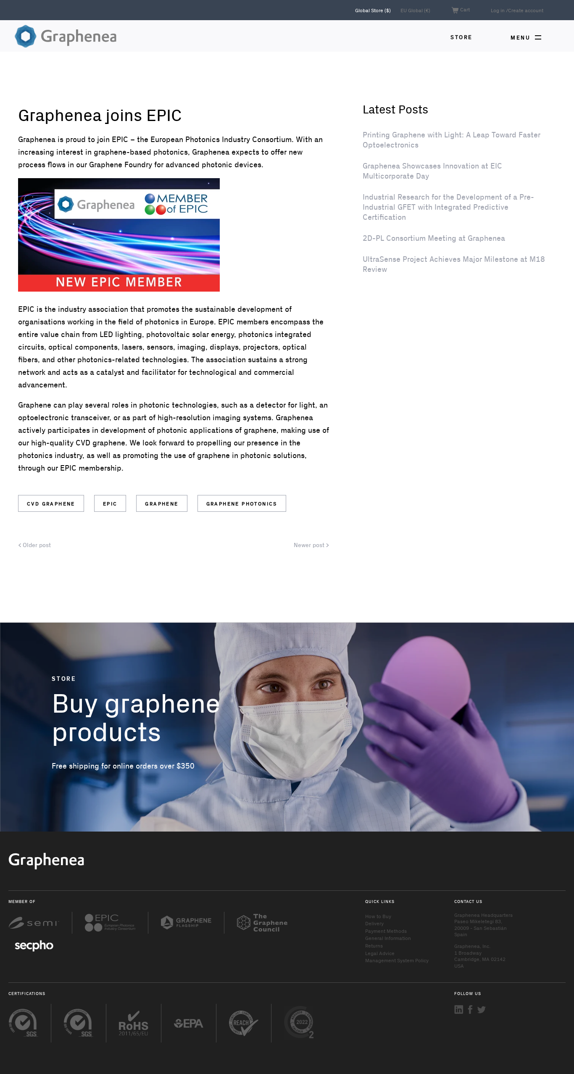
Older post (36, 545)
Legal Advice (380, 953)
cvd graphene (51, 503)
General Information (388, 937)
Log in (498, 10)
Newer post (310, 545)
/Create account (524, 10)
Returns (374, 945)
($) (373, 10)
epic (110, 503)
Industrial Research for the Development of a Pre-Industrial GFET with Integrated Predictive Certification (448, 207)
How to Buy (378, 916)
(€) (415, 10)
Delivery (374, 923)
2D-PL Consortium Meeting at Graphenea (434, 238)
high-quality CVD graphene (78, 442)
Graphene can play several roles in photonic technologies (117, 405)
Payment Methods (386, 930)
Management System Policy (397, 960)
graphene (161, 503)
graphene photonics (241, 503)
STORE (461, 36)
